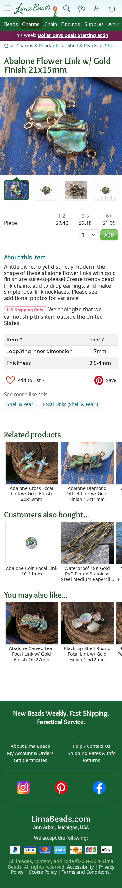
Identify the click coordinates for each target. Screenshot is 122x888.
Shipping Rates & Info (91, 753)
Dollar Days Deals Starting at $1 (73, 35)
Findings (70, 23)
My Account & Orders (30, 753)
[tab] (16, 190)
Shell (110, 46)
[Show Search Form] (66, 8)
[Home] (6, 46)
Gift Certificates (30, 760)
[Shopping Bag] (112, 8)
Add (109, 235)
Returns (91, 760)
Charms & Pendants (38, 46)
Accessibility (80, 867)
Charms (31, 23)
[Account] (96, 8)
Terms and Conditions (86, 872)
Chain (50, 23)
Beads (11, 23)
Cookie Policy (43, 872)
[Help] (81, 8)
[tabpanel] (61, 126)
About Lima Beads (30, 746)
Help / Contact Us (91, 746)
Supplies (94, 23)
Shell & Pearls (82, 46)
